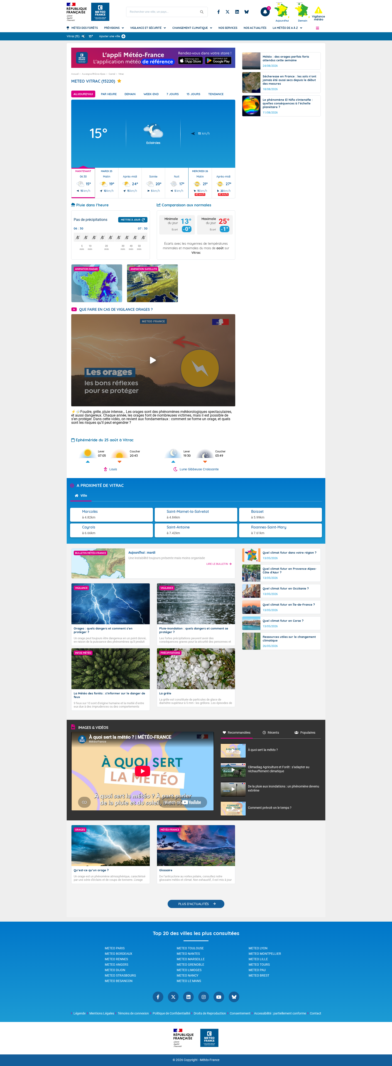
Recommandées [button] (239, 732)
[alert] (318, 14)
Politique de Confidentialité (171, 1013)
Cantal (112, 74)
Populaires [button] (307, 732)
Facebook (218, 12)
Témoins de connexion (133, 1013)
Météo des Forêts (84, 28)
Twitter (227, 12)
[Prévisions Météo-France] (100, 12)
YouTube (218, 997)
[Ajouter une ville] (123, 36)
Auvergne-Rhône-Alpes (93, 74)
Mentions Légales (101, 1013)
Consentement (240, 1013)
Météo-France (209, 1060)
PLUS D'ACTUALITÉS (193, 904)
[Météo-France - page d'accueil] (209, 1038)
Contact (315, 1013)
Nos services (227, 28)
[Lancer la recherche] (202, 12)
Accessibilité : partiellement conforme (280, 1013)
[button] (317, 28)
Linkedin (237, 12)
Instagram (203, 997)
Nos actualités (255, 28)
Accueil (74, 74)
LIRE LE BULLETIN (217, 564)
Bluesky (247, 12)
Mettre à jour (130, 219)
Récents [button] (273, 732)
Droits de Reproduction (210, 1013)
